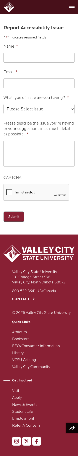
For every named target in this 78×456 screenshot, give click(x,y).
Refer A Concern (26, 425)
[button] (9, 7)
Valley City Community (31, 367)
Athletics (19, 332)
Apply (17, 398)
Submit (13, 217)
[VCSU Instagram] (14, 442)
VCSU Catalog (24, 360)
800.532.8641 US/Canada (34, 291)
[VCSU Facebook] (34, 442)
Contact (21, 299)
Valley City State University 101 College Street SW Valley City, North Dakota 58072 (38, 277)
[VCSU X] (24, 442)
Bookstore (21, 339)
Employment (23, 418)
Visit (15, 391)
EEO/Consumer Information (36, 346)
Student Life (22, 411)
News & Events (24, 405)
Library (18, 353)
